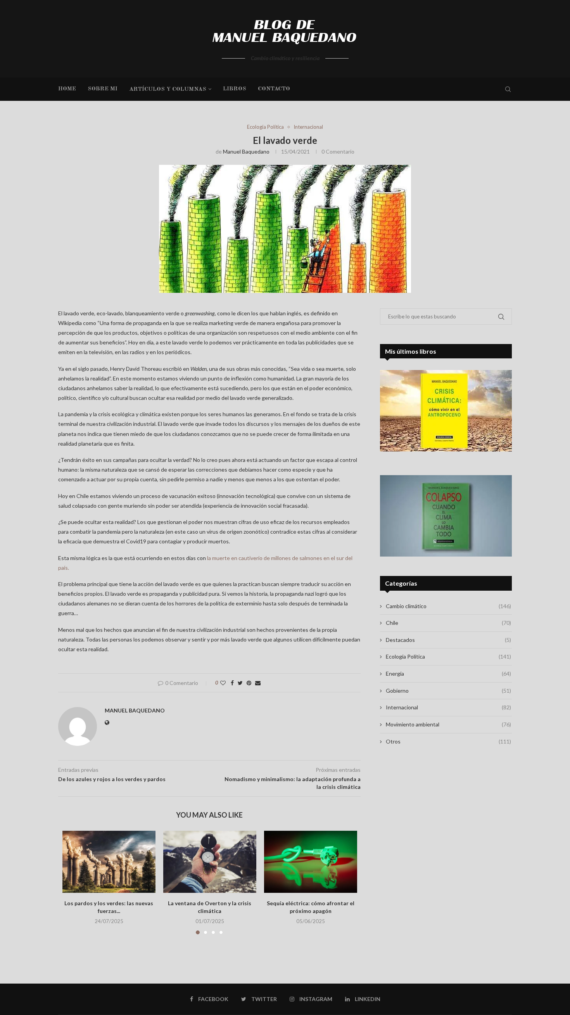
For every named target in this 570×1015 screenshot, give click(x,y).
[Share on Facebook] (232, 683)
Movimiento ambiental (448, 724)
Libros (234, 89)
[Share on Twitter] (240, 683)
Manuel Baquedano (246, 151)
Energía (448, 673)
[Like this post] (223, 683)
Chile (448, 622)
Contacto (274, 89)
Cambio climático (448, 606)
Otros (448, 741)
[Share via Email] (258, 683)
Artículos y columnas (167, 89)
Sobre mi (102, 89)
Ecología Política (265, 127)
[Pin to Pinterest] (249, 683)
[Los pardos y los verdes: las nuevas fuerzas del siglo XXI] (108, 862)
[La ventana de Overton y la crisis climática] (209, 862)
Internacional (308, 127)
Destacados (448, 639)
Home (67, 89)
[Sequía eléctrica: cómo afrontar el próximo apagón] (310, 862)
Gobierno (448, 690)
